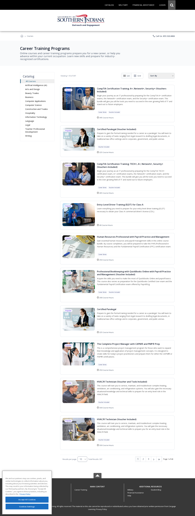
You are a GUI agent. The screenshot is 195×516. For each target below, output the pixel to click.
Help (129, 495)
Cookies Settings (27, 506)
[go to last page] (159, 459)
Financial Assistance (135, 492)
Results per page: (70, 459)
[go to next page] (154, 459)
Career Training (81, 490)
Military (130, 490)
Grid (139, 76)
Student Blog (156, 490)
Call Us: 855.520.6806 (164, 36)
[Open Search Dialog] (172, 5)
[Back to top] (97, 488)
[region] (27, 492)
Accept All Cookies (27, 500)
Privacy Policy (101, 509)
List (128, 76)
